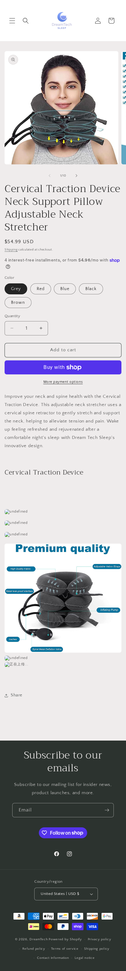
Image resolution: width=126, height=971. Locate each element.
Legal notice (84, 958)
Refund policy (33, 949)
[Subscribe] (106, 810)
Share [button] (16, 695)
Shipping (11, 249)
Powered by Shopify (65, 939)
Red (41, 288)
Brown (18, 302)
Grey (16, 288)
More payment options (63, 382)
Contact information (53, 958)
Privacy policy (99, 939)
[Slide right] (76, 175)
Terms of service (65, 949)
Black (91, 288)
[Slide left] (49, 175)
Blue (64, 288)
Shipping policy (96, 949)
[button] (12, 20)
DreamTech (38, 939)
